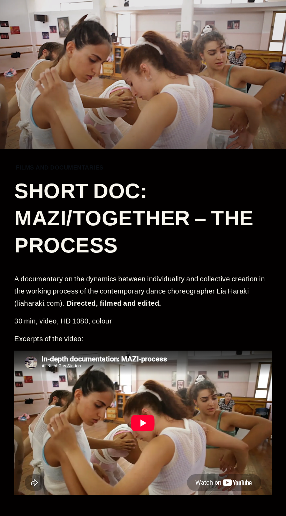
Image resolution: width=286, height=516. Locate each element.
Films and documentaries (60, 167)
